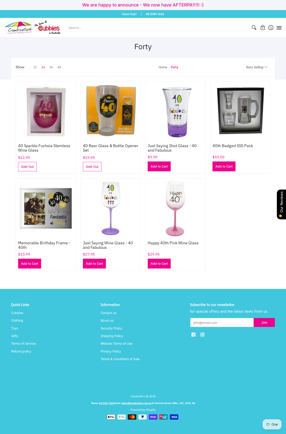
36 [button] (51, 67)
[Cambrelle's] (32, 27)
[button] (263, 27)
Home (163, 67)
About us (107, 320)
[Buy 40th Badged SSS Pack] (240, 111)
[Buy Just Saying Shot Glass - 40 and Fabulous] (175, 111)
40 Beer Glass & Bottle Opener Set (110, 148)
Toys (14, 328)
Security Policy (111, 328)
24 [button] (43, 67)
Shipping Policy (112, 336)
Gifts (14, 336)
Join (264, 322)
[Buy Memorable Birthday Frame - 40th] (46, 208)
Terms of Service (23, 343)
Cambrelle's (137, 396)
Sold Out (27, 166)
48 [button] (59, 67)
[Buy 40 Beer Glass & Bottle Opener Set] (110, 111)
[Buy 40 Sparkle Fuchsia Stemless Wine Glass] (46, 111)
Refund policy (21, 351)
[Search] (254, 27)
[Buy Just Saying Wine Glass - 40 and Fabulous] (110, 208)
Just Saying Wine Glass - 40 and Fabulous (108, 245)
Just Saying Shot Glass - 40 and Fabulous (172, 148)
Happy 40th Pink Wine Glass (173, 242)
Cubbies (17, 313)
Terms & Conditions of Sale (120, 359)
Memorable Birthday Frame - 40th (44, 245)
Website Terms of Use (116, 343)
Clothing (17, 320)
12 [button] (35, 67)
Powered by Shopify (143, 409)
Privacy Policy (111, 351)
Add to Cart (159, 166)
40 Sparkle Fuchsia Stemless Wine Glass (44, 148)
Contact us (108, 313)
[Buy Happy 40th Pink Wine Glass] (175, 208)
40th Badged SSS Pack (232, 145)
